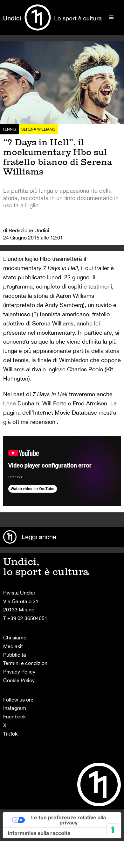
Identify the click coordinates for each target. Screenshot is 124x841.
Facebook (14, 716)
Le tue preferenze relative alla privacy (68, 820)
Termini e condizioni (26, 663)
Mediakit (13, 646)
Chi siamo (14, 637)
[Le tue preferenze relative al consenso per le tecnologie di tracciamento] (113, 830)
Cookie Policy (19, 680)
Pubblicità (14, 655)
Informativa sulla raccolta (39, 833)
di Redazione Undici (26, 230)
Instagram (14, 708)
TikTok (10, 734)
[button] (111, 17)
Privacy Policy (19, 671)
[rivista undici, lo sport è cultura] (52, 17)
